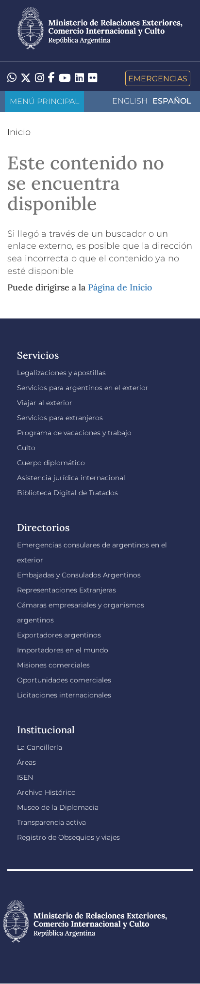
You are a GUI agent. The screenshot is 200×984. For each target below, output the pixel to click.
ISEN (25, 777)
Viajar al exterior (44, 402)
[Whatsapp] (12, 78)
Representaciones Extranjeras (66, 590)
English (130, 101)
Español (171, 101)
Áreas (26, 762)
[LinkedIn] (79, 77)
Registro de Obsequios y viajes (68, 837)
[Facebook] (51, 78)
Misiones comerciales (53, 665)
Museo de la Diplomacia (58, 807)
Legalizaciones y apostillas (61, 372)
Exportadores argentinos (59, 635)
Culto (26, 447)
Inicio (19, 132)
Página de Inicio (120, 287)
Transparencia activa (51, 822)
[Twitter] (25, 78)
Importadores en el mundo (62, 650)
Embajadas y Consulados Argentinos (79, 575)
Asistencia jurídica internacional (71, 477)
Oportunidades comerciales (64, 680)
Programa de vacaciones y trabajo (74, 432)
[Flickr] (92, 77)
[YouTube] (65, 78)
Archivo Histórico (46, 792)
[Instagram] (39, 78)
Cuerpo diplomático (51, 462)
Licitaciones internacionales (64, 695)
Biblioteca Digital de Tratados (67, 492)
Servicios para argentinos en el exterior (83, 387)
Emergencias (157, 78)
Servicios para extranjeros (60, 417)
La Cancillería (39, 747)
